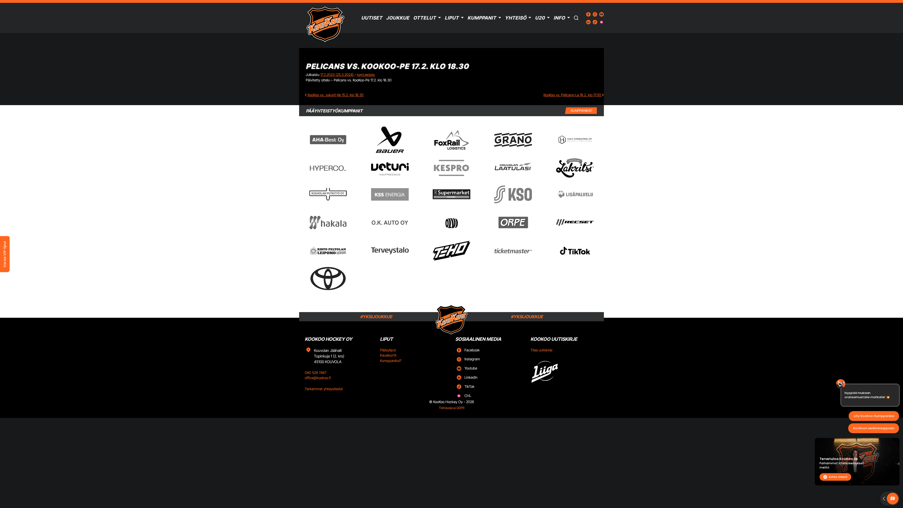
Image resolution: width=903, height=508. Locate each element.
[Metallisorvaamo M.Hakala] (328, 222)
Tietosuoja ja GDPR (451, 408)
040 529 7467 (316, 372)
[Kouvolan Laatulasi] (513, 168)
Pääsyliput (388, 350)
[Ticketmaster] (513, 251)
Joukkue (397, 18)
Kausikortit (388, 355)
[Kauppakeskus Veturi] (390, 167)
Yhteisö (516, 18)
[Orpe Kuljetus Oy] (513, 222)
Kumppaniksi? (390, 360)
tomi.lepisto (366, 74)
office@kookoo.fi (318, 378)
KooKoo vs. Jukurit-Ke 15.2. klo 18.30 (335, 95)
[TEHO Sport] (451, 251)
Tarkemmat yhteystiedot (324, 389)
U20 (540, 18)
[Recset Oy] (575, 222)
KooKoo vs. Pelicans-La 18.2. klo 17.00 (572, 95)
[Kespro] (451, 168)
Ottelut (424, 18)
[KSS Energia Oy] (390, 194)
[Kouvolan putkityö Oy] (328, 194)
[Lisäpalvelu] (575, 194)
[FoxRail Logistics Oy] (451, 139)
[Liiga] (564, 370)
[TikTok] (575, 250)
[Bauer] (390, 140)
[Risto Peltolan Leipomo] (328, 251)
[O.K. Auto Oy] (390, 222)
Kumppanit (481, 18)
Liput (452, 18)
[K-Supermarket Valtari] (451, 194)
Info (559, 18)
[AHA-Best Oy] (328, 139)
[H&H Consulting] (575, 139)
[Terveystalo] (390, 250)
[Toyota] (328, 278)
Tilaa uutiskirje (541, 350)
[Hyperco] (328, 168)
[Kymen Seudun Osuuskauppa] (513, 194)
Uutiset (371, 18)
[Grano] (513, 140)
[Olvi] (451, 222)
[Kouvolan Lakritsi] (575, 168)
